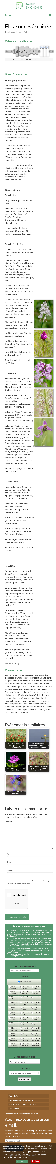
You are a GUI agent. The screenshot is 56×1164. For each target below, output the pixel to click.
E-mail (9, 862)
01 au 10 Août (14, 1024)
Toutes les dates (25, 981)
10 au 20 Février (25, 992)
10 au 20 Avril (25, 1003)
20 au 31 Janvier (36, 987)
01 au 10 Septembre (14, 1029)
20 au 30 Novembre (36, 1039)
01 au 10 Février (14, 992)
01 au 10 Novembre (14, 1039)
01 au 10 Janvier (14, 987)
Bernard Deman (15, 32)
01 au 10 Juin (14, 1013)
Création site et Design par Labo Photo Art (21, 1113)
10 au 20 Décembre (25, 1044)
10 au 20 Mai (25, 1008)
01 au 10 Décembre (14, 1044)
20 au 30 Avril (36, 1003)
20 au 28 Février (36, 992)
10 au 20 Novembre (25, 1039)
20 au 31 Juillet (36, 1018)
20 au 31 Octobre (36, 1034)
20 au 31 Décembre (36, 1044)
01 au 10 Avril (14, 1003)
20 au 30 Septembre (36, 1029)
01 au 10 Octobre (14, 1034)
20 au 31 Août (36, 1024)
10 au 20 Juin (25, 1013)
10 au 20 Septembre (25, 1029)
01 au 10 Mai (14, 1008)
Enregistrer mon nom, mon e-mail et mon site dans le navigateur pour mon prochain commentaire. (30, 882)
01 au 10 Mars (14, 998)
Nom (9, 854)
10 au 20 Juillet (25, 1018)
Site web (10, 870)
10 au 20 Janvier (25, 987)
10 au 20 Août (25, 1024)
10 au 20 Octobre (25, 1034)
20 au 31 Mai (36, 1008)
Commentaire (10, 822)
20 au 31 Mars (36, 998)
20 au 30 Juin (36, 1013)
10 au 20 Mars (25, 998)
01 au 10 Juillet (14, 1018)
